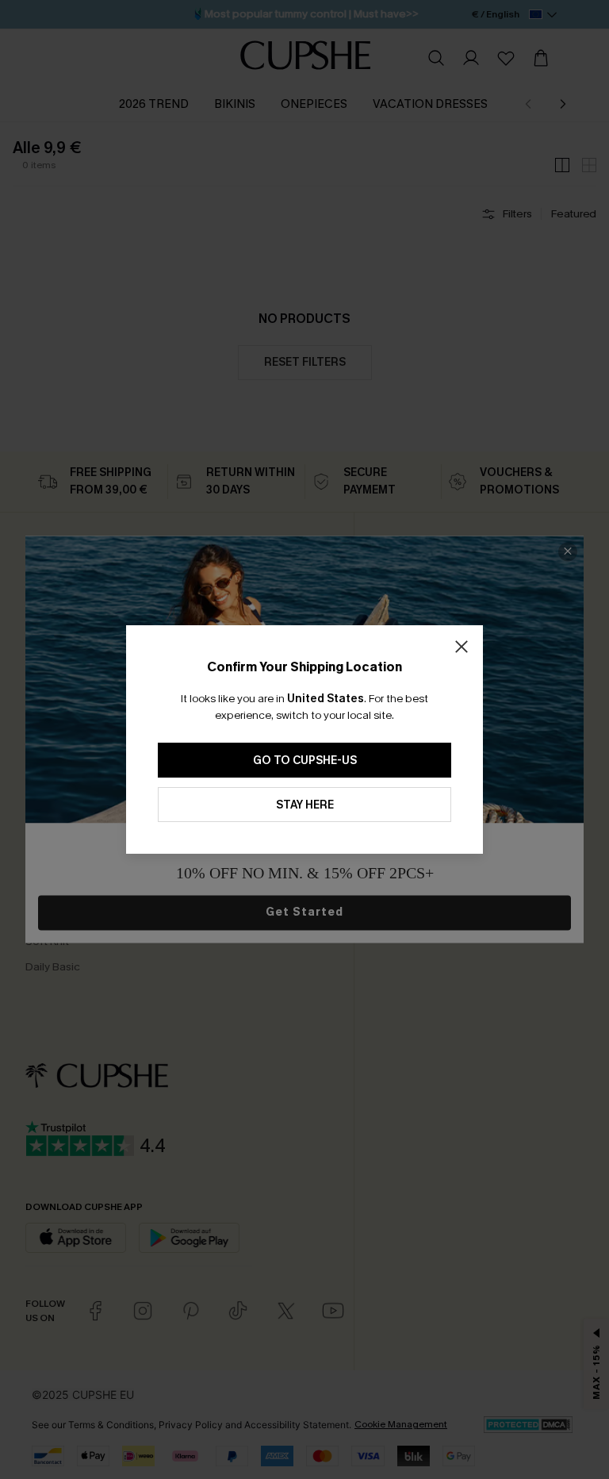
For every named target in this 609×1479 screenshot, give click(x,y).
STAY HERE (305, 804)
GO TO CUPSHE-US (305, 760)
